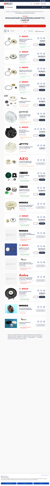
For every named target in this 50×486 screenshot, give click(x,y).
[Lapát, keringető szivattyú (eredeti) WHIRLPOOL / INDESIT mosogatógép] (11, 264)
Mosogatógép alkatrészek (17, 11)
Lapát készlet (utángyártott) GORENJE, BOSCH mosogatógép (25, 40)
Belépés (38, 3)
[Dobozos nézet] (8, 31)
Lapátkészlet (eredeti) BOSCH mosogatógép (24, 248)
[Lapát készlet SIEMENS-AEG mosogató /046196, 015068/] (11, 162)
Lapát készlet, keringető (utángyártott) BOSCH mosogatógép (24, 86)
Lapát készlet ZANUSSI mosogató (24, 176)
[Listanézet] (5, 31)
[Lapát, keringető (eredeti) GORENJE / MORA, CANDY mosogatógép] (11, 117)
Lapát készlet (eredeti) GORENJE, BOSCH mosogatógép (24, 56)
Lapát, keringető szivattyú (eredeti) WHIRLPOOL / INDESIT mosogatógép (26, 264)
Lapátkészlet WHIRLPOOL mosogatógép (25, 102)
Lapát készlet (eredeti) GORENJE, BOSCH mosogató (25, 219)
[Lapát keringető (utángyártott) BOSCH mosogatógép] (11, 132)
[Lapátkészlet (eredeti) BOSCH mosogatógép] (11, 249)
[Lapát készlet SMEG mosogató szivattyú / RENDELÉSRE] (11, 147)
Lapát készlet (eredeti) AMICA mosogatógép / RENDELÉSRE (25, 278)
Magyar (43, 0)
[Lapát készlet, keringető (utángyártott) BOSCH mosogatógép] (11, 87)
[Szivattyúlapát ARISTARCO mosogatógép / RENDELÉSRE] (11, 309)
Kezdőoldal (8, 11)
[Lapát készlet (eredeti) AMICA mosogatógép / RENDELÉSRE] (11, 279)
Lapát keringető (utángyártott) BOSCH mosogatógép (24, 131)
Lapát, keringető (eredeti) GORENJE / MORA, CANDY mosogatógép (25, 116)
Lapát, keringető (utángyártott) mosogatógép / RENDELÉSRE (26, 206)
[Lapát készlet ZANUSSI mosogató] (11, 176)
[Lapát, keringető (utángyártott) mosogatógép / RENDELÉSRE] (11, 206)
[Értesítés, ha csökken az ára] (44, 38)
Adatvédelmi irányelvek (45, 475)
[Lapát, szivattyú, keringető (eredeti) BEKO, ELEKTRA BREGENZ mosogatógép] (11, 235)
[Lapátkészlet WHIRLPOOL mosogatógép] (11, 102)
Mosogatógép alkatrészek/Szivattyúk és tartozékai (33, 11)
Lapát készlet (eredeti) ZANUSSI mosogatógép (24, 190)
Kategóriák (10, 7)
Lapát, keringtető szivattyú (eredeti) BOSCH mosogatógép (25, 293)
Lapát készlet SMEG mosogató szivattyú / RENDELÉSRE (26, 147)
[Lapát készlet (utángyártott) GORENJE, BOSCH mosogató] (11, 72)
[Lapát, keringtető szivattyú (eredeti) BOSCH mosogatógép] (11, 294)
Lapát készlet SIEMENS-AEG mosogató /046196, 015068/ (25, 162)
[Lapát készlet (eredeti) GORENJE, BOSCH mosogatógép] (11, 57)
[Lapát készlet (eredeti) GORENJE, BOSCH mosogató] (11, 220)
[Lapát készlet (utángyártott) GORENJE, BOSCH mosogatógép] (11, 41)
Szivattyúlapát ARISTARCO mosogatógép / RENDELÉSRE (25, 309)
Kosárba (42, 44)
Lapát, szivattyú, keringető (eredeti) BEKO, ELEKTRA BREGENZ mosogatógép (27, 234)
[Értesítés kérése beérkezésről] (41, 129)
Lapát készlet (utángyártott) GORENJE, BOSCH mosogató (25, 71)
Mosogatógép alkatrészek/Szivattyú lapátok (25, 13)
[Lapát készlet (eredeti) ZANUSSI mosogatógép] (11, 191)
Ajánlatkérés (40, 163)
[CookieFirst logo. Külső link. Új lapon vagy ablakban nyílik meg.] (4, 476)
